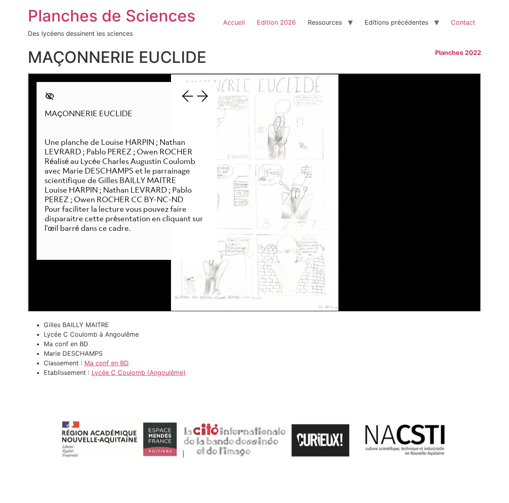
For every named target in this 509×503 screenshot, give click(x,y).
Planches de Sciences (111, 15)
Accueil (234, 22)
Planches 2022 (458, 53)
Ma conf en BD (106, 363)
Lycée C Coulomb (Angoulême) (138, 372)
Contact (463, 22)
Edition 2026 (276, 22)
